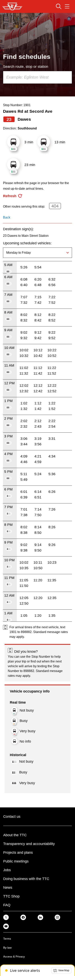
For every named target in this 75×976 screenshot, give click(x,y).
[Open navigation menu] (67, 6)
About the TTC (15, 835)
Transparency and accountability (29, 844)
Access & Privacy (14, 956)
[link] (6, 917)
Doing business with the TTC (26, 879)
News (7, 888)
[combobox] (37, 77)
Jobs (7, 870)
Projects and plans (18, 853)
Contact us (11, 817)
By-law (7, 947)
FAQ (6, 905)
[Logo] (12, 6)
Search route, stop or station (25, 67)
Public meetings (16, 861)
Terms (7, 938)
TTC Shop (11, 896)
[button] (61, 970)
